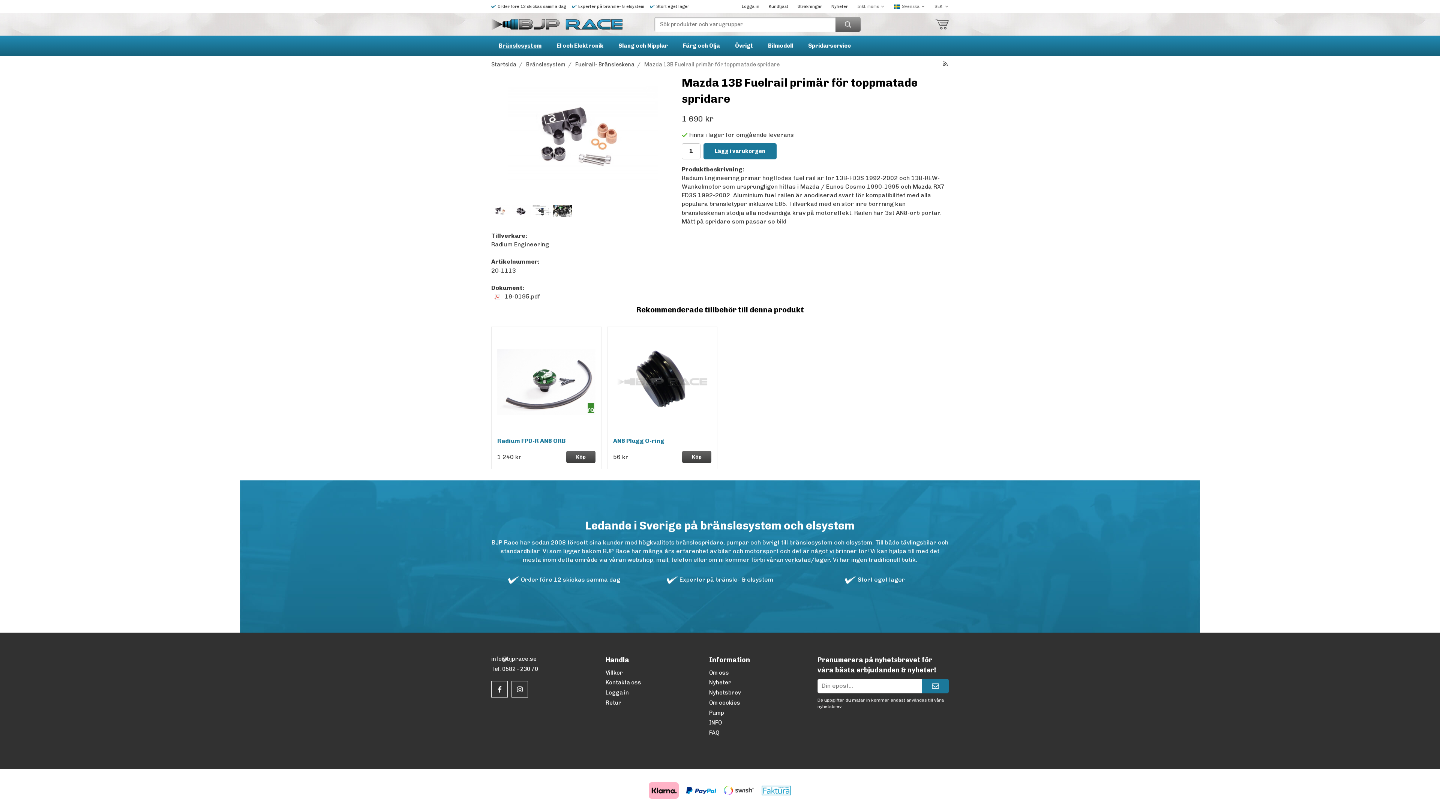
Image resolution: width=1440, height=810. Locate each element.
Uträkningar (810, 6)
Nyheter (839, 6)
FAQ (714, 732)
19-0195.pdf (521, 296)
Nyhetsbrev (725, 692)
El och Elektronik (579, 45)
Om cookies (724, 702)
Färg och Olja (701, 45)
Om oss (719, 672)
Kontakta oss (623, 682)
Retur (613, 702)
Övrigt (744, 45)
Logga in (750, 6)
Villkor (614, 672)
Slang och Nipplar (643, 45)
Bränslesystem (520, 45)
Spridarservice (829, 45)
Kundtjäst (778, 6)
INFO (715, 722)
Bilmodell (780, 45)
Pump (716, 713)
